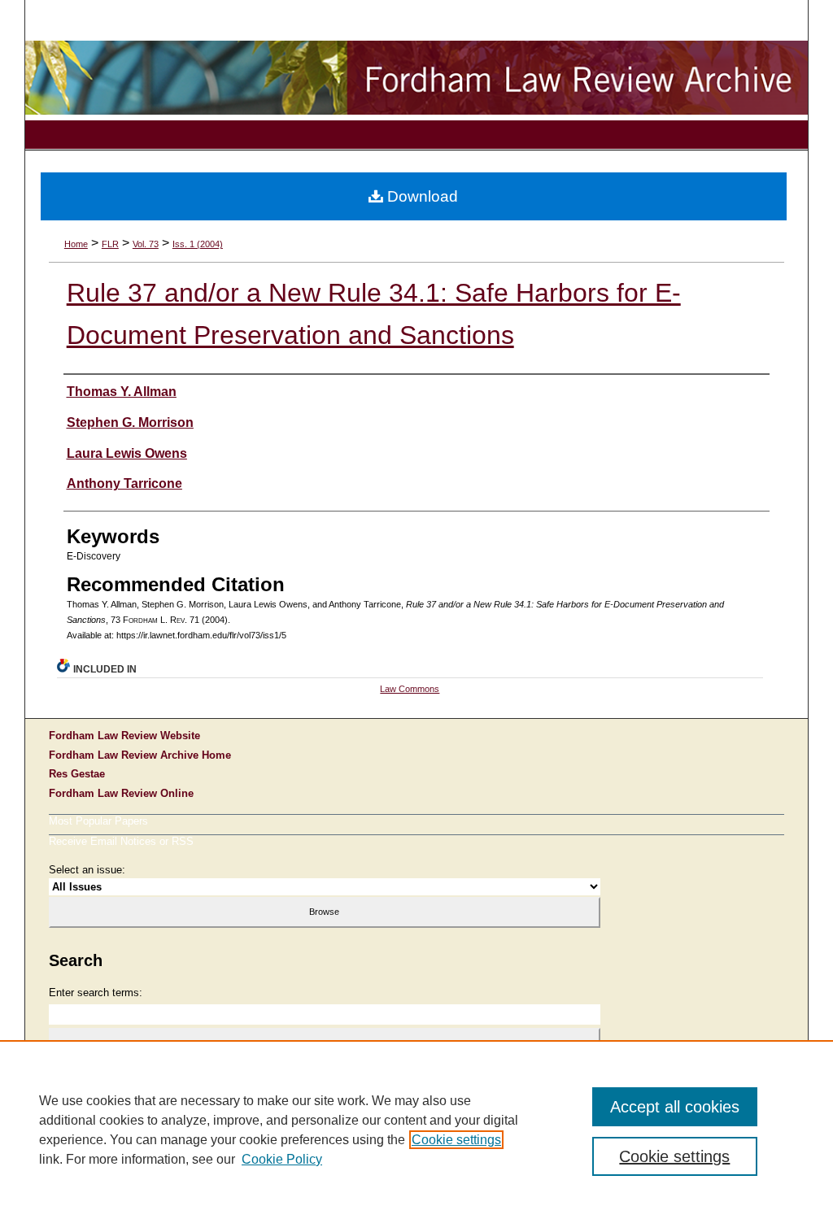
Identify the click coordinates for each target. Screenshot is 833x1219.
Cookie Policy (282, 1159)
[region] (416, 1129)
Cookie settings (456, 1140)
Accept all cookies (674, 1107)
